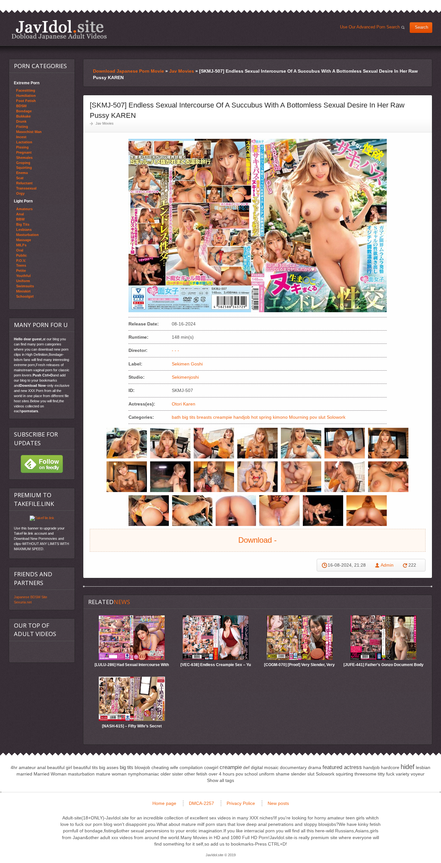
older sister (171, 773)
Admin (387, 565)
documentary (293, 767)
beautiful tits (85, 767)
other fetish (195, 773)
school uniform (259, 773)
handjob (241, 417)
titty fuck (386, 773)
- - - (175, 350)
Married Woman (50, 773)
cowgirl (211, 767)
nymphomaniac (143, 773)
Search (421, 27)
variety (402, 773)
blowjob (142, 767)
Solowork (336, 417)
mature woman (111, 773)
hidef (408, 766)
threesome (365, 773)
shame (283, 773)
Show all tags (220, 780)
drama (314, 767)
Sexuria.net (23, 602)
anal (41, 767)
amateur (27, 767)
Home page (164, 803)
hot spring (261, 417)
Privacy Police (241, 803)
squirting (344, 773)
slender (298, 773)
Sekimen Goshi (187, 363)
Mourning (298, 417)
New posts (278, 803)
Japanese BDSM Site (30, 597)
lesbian (423, 767)
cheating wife (164, 767)
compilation (191, 767)
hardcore (390, 767)
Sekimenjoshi (185, 377)
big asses (108, 767)
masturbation (81, 773)
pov (313, 417)
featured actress (342, 767)
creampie (222, 417)
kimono (280, 417)
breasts (204, 417)
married (24, 773)
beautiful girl (59, 767)
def (246, 767)
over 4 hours (221, 773)
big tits (188, 417)
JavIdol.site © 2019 (221, 855)
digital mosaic (265, 767)
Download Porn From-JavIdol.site (59, 29)
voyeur (418, 773)
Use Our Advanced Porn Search (371, 28)
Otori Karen (183, 403)
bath (176, 417)
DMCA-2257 (201, 803)
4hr (14, 767)
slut (321, 417)
